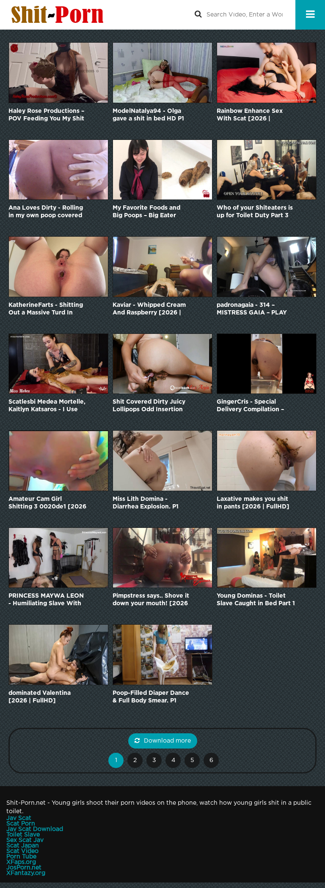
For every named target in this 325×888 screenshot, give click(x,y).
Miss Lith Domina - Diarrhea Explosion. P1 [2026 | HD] (146, 504)
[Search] (198, 14)
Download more (167, 740)
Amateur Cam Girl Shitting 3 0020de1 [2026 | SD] (47, 504)
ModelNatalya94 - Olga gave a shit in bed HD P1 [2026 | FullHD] (148, 116)
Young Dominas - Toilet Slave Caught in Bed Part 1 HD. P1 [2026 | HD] (256, 600)
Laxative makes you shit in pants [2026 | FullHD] (253, 503)
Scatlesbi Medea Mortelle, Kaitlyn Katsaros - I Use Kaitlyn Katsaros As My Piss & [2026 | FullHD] (46, 406)
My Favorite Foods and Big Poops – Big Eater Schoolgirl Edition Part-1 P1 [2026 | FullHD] (149, 212)
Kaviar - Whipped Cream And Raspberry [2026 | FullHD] (149, 310)
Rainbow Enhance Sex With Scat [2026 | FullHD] (250, 116)
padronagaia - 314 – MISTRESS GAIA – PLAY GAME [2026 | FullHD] (252, 310)
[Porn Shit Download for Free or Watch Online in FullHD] (59, 15)
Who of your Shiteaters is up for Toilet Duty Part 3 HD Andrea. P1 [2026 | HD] (255, 212)
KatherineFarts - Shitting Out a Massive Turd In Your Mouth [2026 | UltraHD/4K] (45, 310)
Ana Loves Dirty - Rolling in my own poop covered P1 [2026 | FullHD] (45, 212)
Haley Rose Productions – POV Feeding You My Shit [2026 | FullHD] (46, 116)
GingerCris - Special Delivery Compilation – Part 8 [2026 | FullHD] (250, 406)
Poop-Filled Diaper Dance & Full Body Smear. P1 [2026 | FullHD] (151, 698)
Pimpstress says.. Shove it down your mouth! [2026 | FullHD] (151, 600)
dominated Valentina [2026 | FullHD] (39, 697)
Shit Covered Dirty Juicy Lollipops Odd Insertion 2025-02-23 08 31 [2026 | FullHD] (152, 406)
